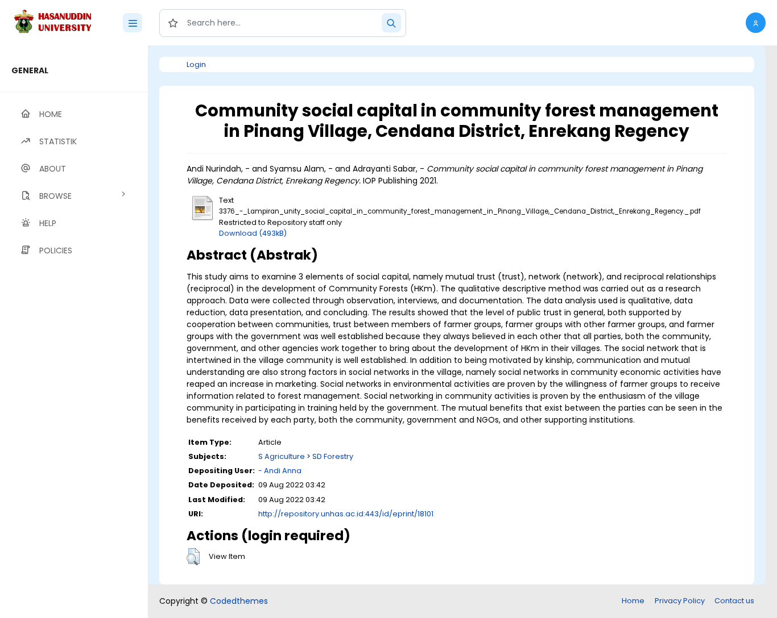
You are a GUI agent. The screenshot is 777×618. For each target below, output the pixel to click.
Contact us (734, 601)
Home (633, 601)
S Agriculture (281, 456)
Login (196, 64)
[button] (756, 22)
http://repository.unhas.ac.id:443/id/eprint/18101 (345, 514)
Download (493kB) (253, 233)
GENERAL (29, 70)
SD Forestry (332, 456)
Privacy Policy (680, 601)
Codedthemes (239, 601)
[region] (74, 331)
